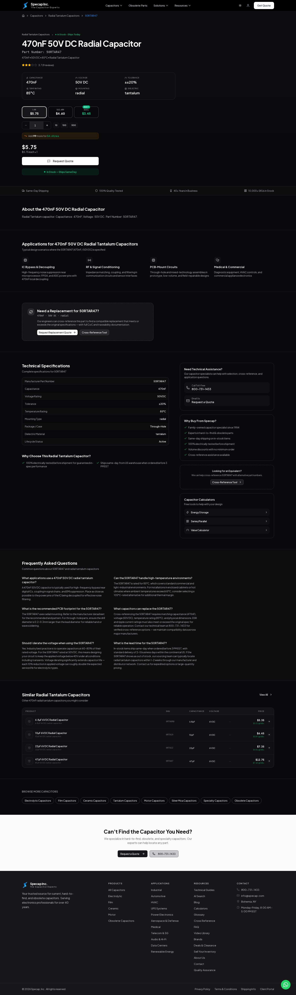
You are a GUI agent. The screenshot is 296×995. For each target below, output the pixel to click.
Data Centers (159, 945)
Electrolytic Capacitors (38, 800)
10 (56, 125)
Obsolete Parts (138, 5)
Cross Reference (204, 920)
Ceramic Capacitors (94, 800)
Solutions (159, 5)
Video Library (202, 933)
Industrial (156, 889)
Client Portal (267, 989)
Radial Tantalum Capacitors (36, 34)
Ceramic (113, 908)
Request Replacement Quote (55, 332)
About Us (199, 957)
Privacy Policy (202, 989)
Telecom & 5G (159, 933)
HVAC (154, 902)
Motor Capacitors (154, 800)
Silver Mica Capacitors (184, 800)
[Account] (248, 5)
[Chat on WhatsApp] (286, 985)
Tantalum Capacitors (125, 800)
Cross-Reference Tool (94, 332)
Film (110, 902)
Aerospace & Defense (165, 920)
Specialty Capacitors (215, 800)
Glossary (199, 914)
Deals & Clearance (205, 945)
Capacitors (112, 5)
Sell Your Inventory (205, 951)
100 (64, 125)
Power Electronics (162, 914)
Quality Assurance (204, 970)
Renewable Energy (162, 951)
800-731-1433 (167, 853)
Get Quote (264, 5)
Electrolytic (115, 896)
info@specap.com (252, 895)
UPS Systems (159, 908)
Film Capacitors (67, 800)
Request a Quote (129, 853)
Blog (197, 902)
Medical (156, 926)
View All (264, 694)
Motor (112, 914)
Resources (181, 5)
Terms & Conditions (225, 989)
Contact (199, 963)
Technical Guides (204, 889)
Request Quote (63, 161)
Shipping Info (248, 989)
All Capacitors (116, 889)
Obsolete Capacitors (247, 800)
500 (73, 125)
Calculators (201, 908)
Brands (198, 939)
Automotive (158, 896)
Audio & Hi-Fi (158, 939)
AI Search (199, 896)
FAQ (196, 926)
